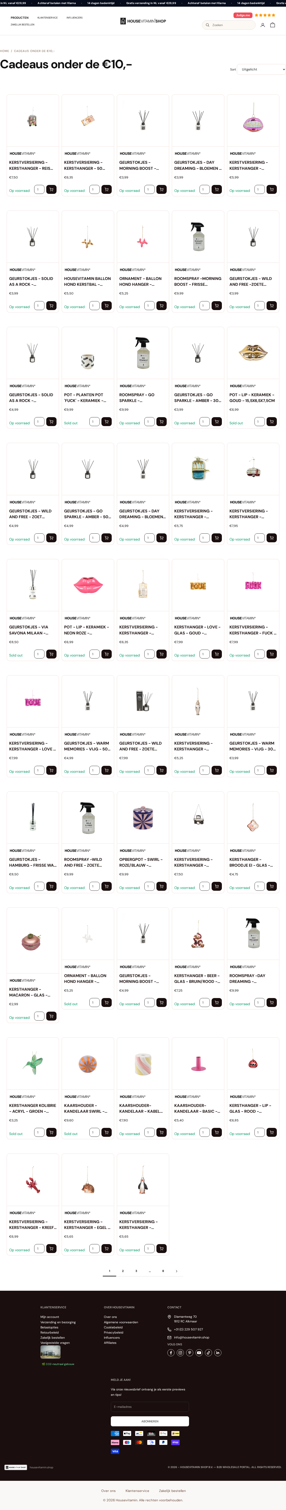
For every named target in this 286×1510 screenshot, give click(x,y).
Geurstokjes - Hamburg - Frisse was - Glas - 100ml (32, 862)
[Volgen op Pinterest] (189, 1353)
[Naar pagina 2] (176, 1271)
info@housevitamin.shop (191, 1337)
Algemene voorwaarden (121, 1322)
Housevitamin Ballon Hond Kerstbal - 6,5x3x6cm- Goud (87, 281)
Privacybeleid (113, 1332)
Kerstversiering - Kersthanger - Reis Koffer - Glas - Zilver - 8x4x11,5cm (32, 165)
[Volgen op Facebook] (171, 1353)
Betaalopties (49, 1327)
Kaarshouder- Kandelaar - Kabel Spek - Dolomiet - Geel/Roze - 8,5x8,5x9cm (139, 1108)
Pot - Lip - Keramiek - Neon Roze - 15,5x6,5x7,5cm (86, 630)
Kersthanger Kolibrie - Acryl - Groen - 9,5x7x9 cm (32, 1108)
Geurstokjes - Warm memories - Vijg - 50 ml (86, 746)
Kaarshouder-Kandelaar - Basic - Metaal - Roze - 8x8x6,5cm (195, 1108)
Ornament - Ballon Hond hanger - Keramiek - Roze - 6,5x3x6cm (140, 281)
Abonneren (149, 1421)
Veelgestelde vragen (55, 1343)
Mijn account (49, 1317)
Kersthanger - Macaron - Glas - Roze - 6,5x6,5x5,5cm (30, 992)
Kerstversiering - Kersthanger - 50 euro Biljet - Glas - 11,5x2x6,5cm (85, 165)
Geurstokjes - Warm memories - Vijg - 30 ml (251, 746)
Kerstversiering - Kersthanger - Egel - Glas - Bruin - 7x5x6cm (87, 1224)
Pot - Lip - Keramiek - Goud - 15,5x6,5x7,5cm (252, 397)
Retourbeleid (49, 1332)
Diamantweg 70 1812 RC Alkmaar (185, 1319)
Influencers (74, 17)
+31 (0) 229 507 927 (188, 1329)
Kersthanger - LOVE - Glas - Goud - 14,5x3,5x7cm (197, 630)
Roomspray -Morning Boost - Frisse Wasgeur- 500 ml (197, 281)
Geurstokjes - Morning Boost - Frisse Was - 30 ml (138, 165)
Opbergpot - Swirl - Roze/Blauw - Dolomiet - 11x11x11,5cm (141, 862)
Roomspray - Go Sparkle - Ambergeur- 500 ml (140, 398)
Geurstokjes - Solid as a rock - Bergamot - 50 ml (31, 398)
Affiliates (110, 1343)
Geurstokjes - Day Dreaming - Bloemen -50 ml (141, 514)
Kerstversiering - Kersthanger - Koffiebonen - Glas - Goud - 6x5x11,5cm (141, 630)
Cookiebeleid (113, 1327)
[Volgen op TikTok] (208, 1353)
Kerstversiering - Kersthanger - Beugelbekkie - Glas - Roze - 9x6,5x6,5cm (252, 165)
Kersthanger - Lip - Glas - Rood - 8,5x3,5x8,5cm (250, 1108)
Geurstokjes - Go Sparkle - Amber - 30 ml (196, 398)
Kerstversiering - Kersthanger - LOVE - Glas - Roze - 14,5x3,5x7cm (32, 746)
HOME (4, 51)
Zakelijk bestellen (22, 24)
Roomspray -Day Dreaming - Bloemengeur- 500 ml (253, 978)
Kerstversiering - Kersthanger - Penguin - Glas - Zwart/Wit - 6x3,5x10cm (138, 1224)
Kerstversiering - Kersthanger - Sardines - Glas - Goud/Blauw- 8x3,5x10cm (193, 514)
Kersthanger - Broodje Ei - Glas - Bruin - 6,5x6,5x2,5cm (251, 862)
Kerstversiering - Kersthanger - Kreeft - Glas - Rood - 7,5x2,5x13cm (32, 1224)
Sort (233, 69)
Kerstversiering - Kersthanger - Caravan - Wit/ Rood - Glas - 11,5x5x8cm (251, 514)
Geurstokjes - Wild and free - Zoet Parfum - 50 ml (30, 514)
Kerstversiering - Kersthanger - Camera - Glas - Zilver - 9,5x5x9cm (193, 862)
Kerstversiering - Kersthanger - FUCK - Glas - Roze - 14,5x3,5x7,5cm (252, 630)
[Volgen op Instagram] (180, 1353)
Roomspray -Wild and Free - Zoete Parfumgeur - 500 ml (87, 862)
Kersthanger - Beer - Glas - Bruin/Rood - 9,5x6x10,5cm (197, 978)
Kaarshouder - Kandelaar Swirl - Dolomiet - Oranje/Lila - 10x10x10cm (84, 1108)
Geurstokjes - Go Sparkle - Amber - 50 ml (86, 514)
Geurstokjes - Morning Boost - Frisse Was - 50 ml (138, 978)
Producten (20, 18)
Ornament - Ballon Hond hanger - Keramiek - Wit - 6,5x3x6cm (85, 978)
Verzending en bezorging (58, 1322)
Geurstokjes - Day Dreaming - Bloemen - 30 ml (197, 165)
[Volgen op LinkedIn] (218, 1353)
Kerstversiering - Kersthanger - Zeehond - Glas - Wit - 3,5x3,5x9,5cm (196, 746)
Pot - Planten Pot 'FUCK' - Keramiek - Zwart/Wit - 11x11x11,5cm (83, 398)
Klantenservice (48, 17)
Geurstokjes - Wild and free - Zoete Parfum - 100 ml (140, 746)
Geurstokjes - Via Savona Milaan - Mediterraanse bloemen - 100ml (28, 630)
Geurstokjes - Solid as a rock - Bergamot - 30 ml (31, 281)
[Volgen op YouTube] (199, 1353)
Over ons (110, 1317)
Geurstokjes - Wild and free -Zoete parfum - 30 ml (250, 281)
